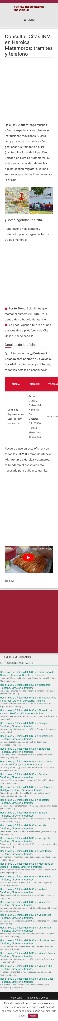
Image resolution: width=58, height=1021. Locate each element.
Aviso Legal (16, 997)
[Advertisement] (29, 92)
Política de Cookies (37, 997)
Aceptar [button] (33, 1016)
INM (11, 580)
